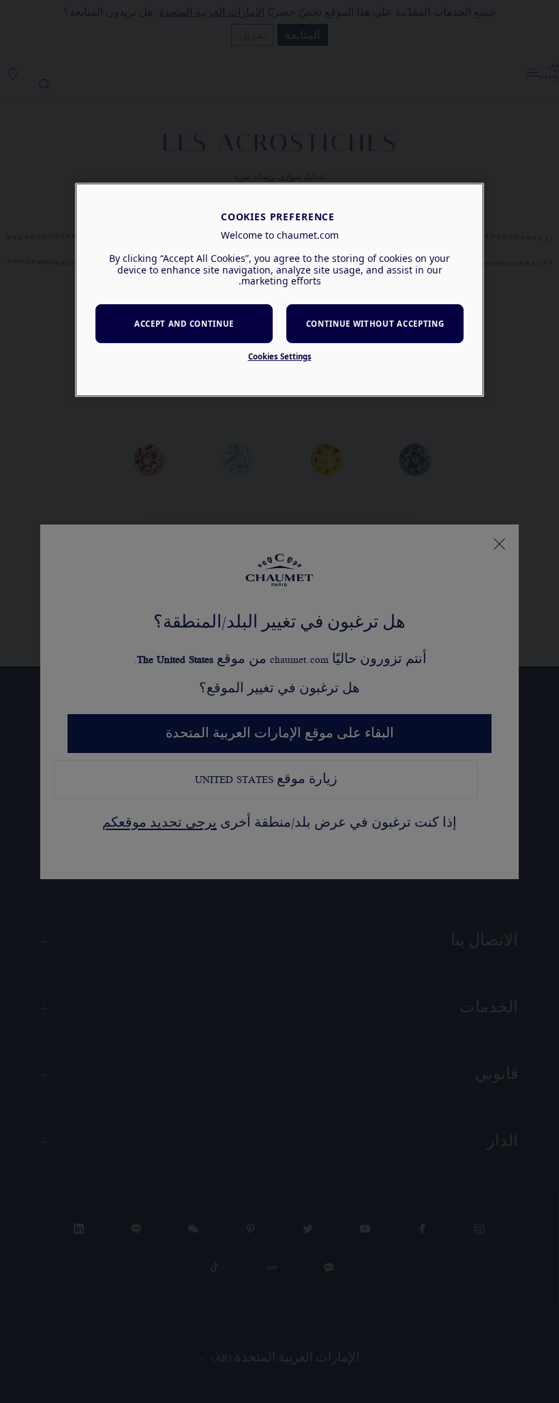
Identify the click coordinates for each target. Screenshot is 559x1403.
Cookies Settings (280, 356)
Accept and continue (184, 324)
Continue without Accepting (375, 324)
